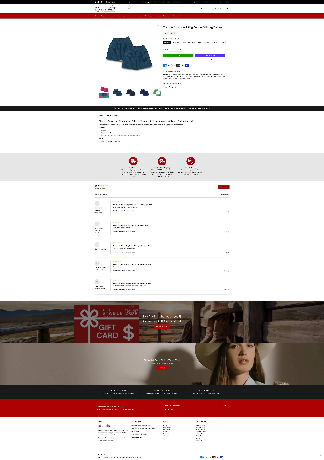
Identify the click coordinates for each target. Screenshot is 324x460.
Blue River (167, 42)
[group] (103, 185)
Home (97, 16)
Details (101, 115)
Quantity (165, 49)
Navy (199, 42)
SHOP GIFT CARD (162, 326)
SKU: (164, 83)
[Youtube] (98, 2)
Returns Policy (200, 427)
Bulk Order (206, 2)
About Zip (199, 436)
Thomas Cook (183, 76)
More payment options (210, 60)
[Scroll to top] (320, 455)
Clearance (158, 16)
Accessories (173, 74)
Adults (111, 16)
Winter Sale (166, 431)
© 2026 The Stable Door (105, 457)
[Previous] (129, 2)
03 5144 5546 (136, 431)
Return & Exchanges (224, 2)
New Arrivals (149, 16)
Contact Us (176, 16)
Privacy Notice (200, 429)
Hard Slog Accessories (173, 71)
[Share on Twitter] (172, 87)
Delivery (108, 115)
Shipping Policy (200, 425)
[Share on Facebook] (169, 87)
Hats (139, 16)
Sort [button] (96, 194)
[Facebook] (95, 2)
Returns (116, 115)
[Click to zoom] (158, 25)
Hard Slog (206, 74)
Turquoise (215, 42)
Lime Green (191, 42)
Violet (223, 42)
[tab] (224, 195)
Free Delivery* (214, 2)
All (183, 74)
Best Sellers (166, 429)
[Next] (194, 2)
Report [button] (129, 210)
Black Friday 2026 (190, 74)
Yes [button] (126, 210)
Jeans (132, 16)
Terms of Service (201, 431)
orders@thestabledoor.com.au (141, 425)
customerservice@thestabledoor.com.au (144, 428)
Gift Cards (166, 434)
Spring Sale (166, 76)
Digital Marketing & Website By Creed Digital (127, 457)
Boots (125, 16)
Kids (118, 16)
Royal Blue (207, 42)
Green (184, 42)
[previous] (223, 24)
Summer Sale (174, 76)
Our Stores (166, 16)
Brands (103, 16)
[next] (225, 24)
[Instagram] (101, 2)
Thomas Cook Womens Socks (181, 78)
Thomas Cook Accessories (208, 76)
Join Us (198, 438)
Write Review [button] (224, 187)
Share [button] (133, 210)
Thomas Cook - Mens (194, 76)
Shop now (162, 368)
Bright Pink (176, 42)
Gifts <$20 (199, 74)
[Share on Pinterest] (175, 87)
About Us (199, 440)
